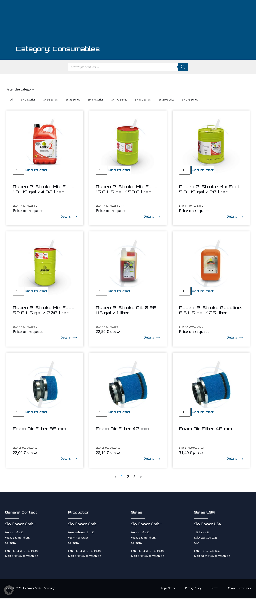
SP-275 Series (190, 99)
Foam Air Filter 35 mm (39, 428)
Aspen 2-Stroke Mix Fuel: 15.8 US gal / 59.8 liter (126, 189)
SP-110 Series (95, 99)
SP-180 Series (143, 99)
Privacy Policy (193, 588)
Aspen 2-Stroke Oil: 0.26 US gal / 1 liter (126, 310)
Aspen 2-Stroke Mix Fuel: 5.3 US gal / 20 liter (209, 189)
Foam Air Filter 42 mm (122, 428)
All (11, 99)
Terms (214, 588)
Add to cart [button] (36, 170)
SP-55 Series (50, 99)
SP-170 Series (119, 99)
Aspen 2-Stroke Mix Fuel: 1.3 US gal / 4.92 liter (43, 189)
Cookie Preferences (239, 588)
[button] (9, 590)
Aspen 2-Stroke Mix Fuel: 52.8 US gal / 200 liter (43, 310)
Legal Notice (168, 588)
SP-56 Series (73, 99)
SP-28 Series (28, 99)
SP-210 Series (166, 99)
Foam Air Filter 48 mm (205, 428)
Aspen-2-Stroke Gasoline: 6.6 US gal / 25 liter (210, 310)
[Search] (183, 67)
